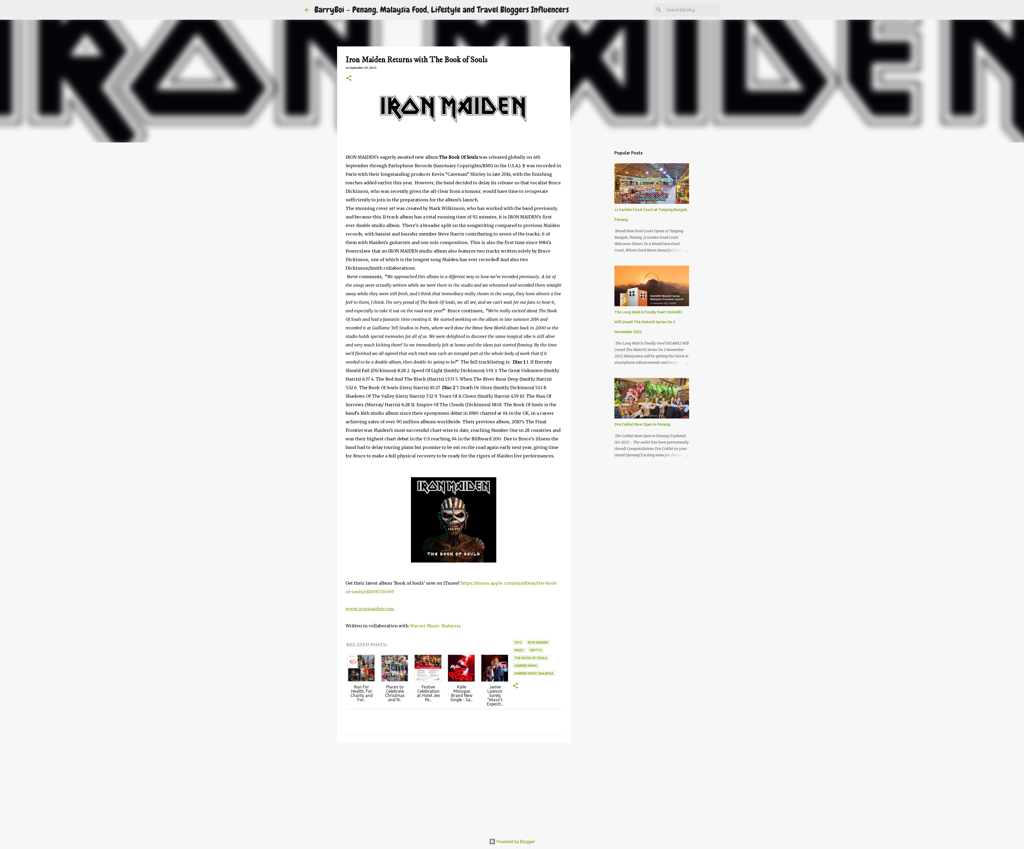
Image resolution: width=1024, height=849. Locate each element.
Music (519, 650)
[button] (349, 78)
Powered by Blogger (515, 841)
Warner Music (526, 665)
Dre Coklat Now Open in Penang (642, 424)
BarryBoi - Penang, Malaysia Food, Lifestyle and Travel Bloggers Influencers (441, 9)
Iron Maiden (538, 642)
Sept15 (536, 650)
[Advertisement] (453, 788)
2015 (518, 642)
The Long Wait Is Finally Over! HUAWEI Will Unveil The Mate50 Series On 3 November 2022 (648, 322)
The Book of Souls (530, 658)
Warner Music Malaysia (435, 625)
